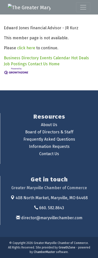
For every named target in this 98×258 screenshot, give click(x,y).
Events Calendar (55, 58)
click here (26, 48)
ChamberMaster (44, 252)
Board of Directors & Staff (49, 132)
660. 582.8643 (51, 207)
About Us (49, 124)
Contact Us (38, 64)
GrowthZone (67, 247)
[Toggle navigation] (83, 7)
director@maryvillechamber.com (51, 217)
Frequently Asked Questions (49, 139)
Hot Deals (80, 58)
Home (54, 64)
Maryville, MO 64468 (52, 197)
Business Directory (21, 58)
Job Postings (15, 64)
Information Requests (49, 146)
